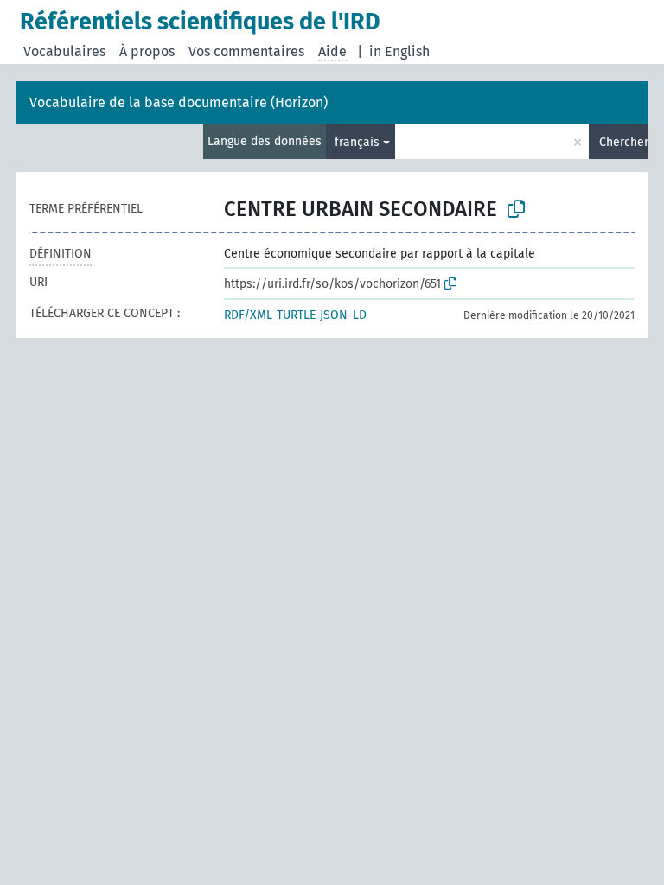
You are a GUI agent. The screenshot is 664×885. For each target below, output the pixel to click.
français (357, 142)
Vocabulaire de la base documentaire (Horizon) (178, 102)
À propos (147, 51)
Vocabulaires (64, 51)
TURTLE (296, 315)
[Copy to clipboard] (516, 209)
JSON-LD (343, 315)
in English (399, 51)
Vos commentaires (246, 51)
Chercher (623, 142)
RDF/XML (248, 315)
